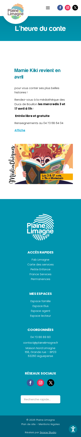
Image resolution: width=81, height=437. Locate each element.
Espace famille (41, 301)
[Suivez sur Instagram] (67, 7)
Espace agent (40, 311)
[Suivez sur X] (75, 7)
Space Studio (48, 432)
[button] (73, 429)
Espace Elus (41, 306)
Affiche (20, 130)
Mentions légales (49, 424)
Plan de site (28, 424)
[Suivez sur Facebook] (60, 7)
